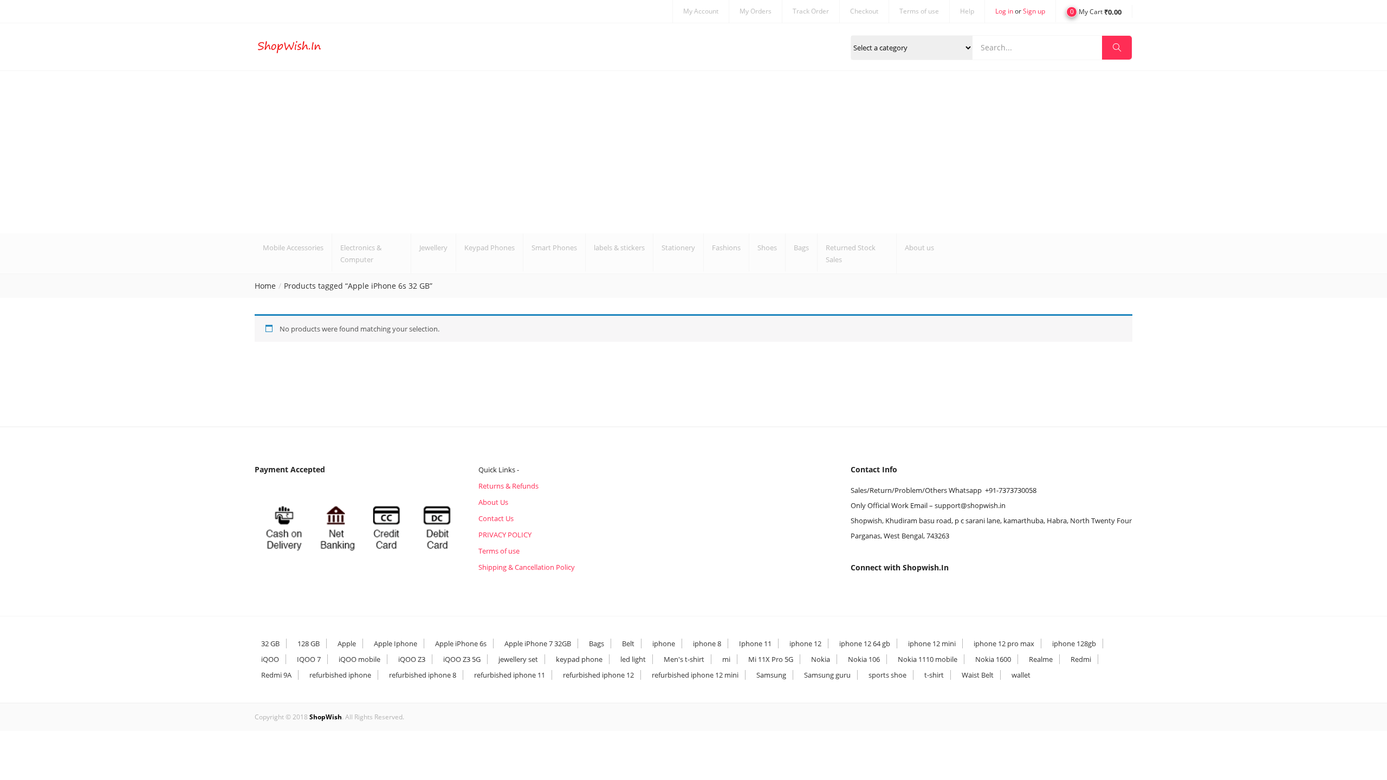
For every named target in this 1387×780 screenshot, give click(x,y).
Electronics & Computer (360, 253)
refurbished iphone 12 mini (695, 675)
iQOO (270, 659)
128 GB (308, 643)
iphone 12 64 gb (864, 643)
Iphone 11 (755, 643)
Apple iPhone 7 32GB (537, 643)
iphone (663, 643)
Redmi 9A (276, 675)
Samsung (771, 675)
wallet (1021, 675)
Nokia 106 (864, 659)
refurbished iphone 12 (598, 675)
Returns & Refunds (508, 486)
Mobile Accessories (293, 247)
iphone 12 (805, 643)
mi (726, 659)
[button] (1094, 11)
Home (265, 286)
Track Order (811, 11)
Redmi (1081, 659)
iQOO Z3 (411, 659)
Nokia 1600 (993, 659)
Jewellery (433, 247)
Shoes (767, 247)
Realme (1041, 659)
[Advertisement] (693, 152)
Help (967, 11)
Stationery (678, 247)
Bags (801, 247)
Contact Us (496, 518)
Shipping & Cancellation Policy (526, 567)
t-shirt (934, 675)
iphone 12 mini (932, 643)
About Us (493, 502)
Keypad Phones (489, 247)
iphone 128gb (1074, 643)
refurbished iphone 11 (509, 675)
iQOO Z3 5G (462, 659)
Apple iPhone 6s (461, 643)
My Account (700, 11)
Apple (347, 643)
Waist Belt (978, 675)
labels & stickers (619, 247)
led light (633, 659)
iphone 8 (707, 643)
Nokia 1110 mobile (927, 659)
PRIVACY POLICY (505, 535)
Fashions (726, 247)
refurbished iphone (340, 675)
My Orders (756, 11)
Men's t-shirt (684, 659)
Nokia (820, 659)
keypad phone (579, 659)
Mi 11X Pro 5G (770, 659)
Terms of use (919, 11)
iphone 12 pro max (1004, 643)
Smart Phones (554, 247)
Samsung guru (827, 675)
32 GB (270, 643)
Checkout (864, 11)
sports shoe (887, 675)
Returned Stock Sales (851, 253)
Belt (628, 643)
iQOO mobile (359, 659)
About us (919, 247)
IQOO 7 (309, 659)
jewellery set (518, 659)
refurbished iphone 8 (422, 675)
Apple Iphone (395, 643)
